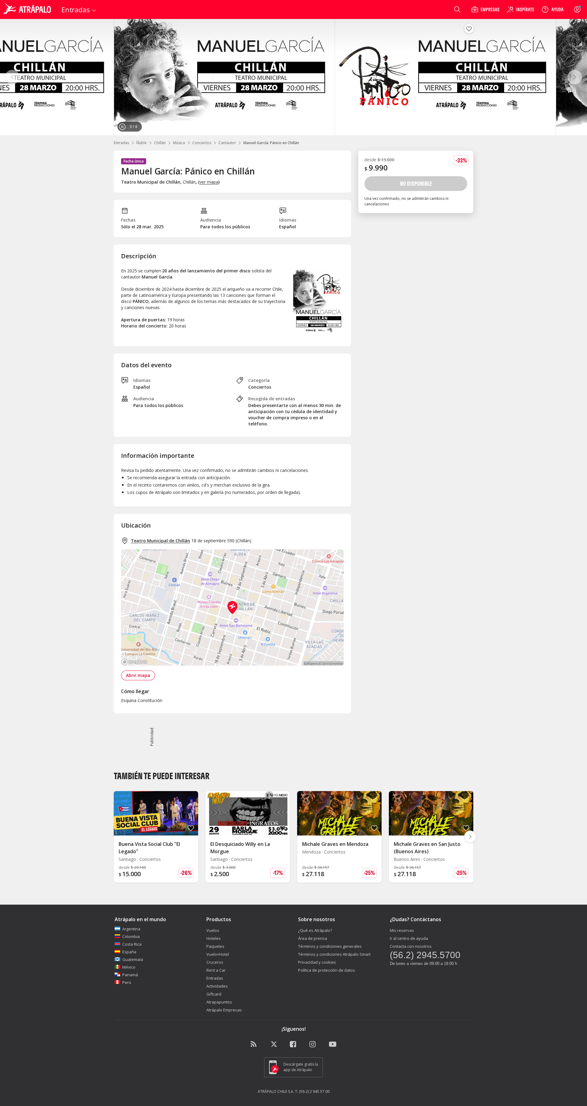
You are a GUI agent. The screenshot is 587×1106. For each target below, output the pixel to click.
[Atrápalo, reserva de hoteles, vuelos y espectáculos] (28, 9)
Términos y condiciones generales (330, 946)
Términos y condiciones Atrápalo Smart (334, 954)
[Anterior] (12, 77)
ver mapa (209, 182)
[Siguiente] (574, 77)
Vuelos (212, 930)
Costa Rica (132, 944)
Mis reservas (402, 930)
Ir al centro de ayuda (409, 938)
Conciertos (201, 142)
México (128, 967)
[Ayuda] (552, 9)
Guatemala (132, 959)
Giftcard (213, 994)
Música (179, 142)
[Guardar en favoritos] (469, 29)
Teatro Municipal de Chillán (160, 541)
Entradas (121, 142)
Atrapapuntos (219, 1002)
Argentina (131, 929)
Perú (126, 982)
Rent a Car (216, 970)
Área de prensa (312, 938)
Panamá (130, 975)
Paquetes (215, 946)
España (129, 952)
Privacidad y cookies (317, 962)
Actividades (217, 986)
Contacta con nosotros (411, 946)
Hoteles (213, 938)
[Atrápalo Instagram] (313, 1044)
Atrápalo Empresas (224, 1010)
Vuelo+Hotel (217, 954)
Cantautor (227, 142)
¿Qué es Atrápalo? (315, 930)
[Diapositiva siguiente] (470, 837)
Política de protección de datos (326, 970)
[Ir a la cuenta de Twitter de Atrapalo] (274, 1044)
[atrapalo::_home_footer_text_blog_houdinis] (254, 1044)
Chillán (160, 142)
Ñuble (141, 142)
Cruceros (214, 962)
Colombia (131, 936)
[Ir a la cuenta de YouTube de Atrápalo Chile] (332, 1044)
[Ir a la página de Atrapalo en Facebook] (293, 1044)
